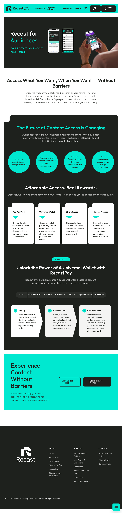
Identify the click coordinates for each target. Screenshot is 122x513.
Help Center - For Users (81, 472)
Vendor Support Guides (80, 454)
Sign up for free (55, 465)
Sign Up (85, 8)
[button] (39, 8)
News (51, 453)
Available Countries (82, 481)
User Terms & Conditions (79, 461)
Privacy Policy (105, 460)
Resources (67, 8)
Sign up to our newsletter (55, 474)
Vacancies (53, 469)
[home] (14, 8)
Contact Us (78, 477)
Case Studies (54, 461)
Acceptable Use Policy (105, 454)
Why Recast (27, 8)
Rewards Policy (105, 464)
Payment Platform (51, 8)
